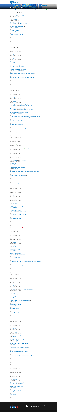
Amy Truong (14, 391)
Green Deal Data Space (13, 38)
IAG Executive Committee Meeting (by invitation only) (16, 34)
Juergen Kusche (25, 109)
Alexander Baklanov (15, 332)
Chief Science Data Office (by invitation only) (15, 390)
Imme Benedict (14, 23)
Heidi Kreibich (14, 250)
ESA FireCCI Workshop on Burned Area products (16, 42)
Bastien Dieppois (14, 105)
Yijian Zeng (14, 297)
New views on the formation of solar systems (15, 253)
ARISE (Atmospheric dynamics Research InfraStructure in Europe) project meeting (20, 245)
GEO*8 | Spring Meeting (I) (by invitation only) (15, 18)
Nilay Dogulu (26, 105)
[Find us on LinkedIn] (14, 407)
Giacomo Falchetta (15, 379)
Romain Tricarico (14, 301)
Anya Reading (14, 31)
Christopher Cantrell (15, 207)
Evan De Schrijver (23, 152)
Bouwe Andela (14, 289)
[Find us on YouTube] (17, 407)
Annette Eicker (22, 109)
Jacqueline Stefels (27, 148)
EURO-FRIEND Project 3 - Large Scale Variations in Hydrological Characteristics (19, 104)
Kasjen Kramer (22, 117)
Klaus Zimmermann (30, 289)
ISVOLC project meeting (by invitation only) (15, 257)
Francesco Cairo (14, 324)
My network (45, 5)
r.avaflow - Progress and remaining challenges (15, 218)
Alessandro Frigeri (15, 383)
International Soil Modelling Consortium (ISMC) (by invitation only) (18, 296)
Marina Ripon (14, 371)
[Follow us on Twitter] (10, 407)
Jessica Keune (25, 23)
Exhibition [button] (42, 3)
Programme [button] (38, 3)
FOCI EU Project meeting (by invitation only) (15, 335)
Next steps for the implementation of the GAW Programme (17, 265)
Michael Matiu (14, 328)
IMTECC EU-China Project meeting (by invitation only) (16, 331)
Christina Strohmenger (30, 109)
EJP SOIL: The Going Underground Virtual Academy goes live (17, 26)
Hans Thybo (14, 66)
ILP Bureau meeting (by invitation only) (15, 65)
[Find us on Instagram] (15, 407)
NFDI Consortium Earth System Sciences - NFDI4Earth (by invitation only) (19, 112)
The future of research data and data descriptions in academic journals (18, 155)
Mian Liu (20, 66)
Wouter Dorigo (36, 117)
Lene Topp (16, 168)
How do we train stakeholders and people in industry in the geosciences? (19, 241)
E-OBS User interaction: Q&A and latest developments (16, 81)
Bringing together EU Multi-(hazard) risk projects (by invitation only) (18, 198)
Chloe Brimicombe (15, 152)
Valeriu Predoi (26, 289)
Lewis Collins (14, 320)
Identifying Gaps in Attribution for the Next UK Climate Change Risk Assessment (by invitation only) (22, 77)
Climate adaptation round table (14, 269)
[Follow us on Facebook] (12, 407)
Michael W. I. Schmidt (15, 54)
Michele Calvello (14, 58)
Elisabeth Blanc (14, 246)
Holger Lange (14, 375)
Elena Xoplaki (14, 348)
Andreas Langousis (15, 305)
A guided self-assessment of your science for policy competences (17, 167)
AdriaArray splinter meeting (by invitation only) (15, 210)
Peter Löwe (21, 383)
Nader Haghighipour (15, 254)
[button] (35, 9)
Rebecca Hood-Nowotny (15, 27)
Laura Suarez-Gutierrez (31, 152)
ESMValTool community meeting (14, 288)
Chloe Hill (14, 168)
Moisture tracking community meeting (14, 22)
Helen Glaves (14, 97)
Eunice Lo (27, 152)
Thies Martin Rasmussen (23, 160)
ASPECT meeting (12, 202)
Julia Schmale (14, 140)
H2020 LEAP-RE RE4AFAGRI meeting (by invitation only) (16, 378)
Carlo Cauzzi (14, 191)
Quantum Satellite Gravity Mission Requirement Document (17, 108)
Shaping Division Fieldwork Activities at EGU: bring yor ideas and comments (19, 359)
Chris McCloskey (14, 242)
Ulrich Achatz (14, 281)
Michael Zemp (14, 93)
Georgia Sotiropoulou (22, 148)
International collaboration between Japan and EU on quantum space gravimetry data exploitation (22, 355)
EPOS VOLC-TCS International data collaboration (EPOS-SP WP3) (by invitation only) (20, 128)
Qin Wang (22, 66)
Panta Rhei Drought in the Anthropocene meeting (16, 222)
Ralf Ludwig (14, 285)
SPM (15, 9)
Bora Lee (14, 121)
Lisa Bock (21, 289)
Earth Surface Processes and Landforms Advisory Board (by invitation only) (19, 351)
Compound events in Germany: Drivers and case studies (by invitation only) (19, 347)
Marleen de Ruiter (15, 199)
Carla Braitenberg (15, 109)
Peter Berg (14, 238)
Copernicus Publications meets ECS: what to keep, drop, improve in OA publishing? (20, 159)
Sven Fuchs (14, 74)
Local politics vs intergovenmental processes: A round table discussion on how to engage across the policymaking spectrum (24, 171)
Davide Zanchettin (23, 15)
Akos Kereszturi (14, 62)
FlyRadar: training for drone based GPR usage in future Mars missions (18, 61)
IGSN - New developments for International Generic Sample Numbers (18, 214)
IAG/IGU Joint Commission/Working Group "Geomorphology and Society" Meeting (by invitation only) (22, 73)
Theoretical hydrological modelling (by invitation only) (16, 124)
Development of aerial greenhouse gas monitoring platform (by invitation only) (19, 398)
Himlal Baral (20, 121)
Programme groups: (12, 9)
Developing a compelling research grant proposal (16, 312)
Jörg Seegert (14, 113)
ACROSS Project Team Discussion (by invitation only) (16, 206)
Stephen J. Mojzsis (23, 254)
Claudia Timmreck (15, 15)
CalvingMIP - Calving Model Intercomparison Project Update (17, 163)
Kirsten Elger (14, 156)
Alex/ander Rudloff (15, 19)
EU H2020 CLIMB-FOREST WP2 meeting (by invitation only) (17, 374)
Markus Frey (14, 148)
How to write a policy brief (13, 292)
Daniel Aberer (33, 117)
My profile (41, 5)
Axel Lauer (23, 289)
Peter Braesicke (26, 285)
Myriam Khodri (26, 15)
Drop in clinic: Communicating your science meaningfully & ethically (18, 175)
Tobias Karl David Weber (16, 340)
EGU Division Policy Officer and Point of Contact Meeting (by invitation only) (19, 343)
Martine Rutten (15, 144)
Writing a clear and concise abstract (14, 308)
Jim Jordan (14, 164)
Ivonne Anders (20, 113)
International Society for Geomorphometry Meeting (16, 386)
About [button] (45, 3)
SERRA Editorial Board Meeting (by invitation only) (16, 304)
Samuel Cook (14, 50)
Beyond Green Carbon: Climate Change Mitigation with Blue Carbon (18, 120)
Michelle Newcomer (22, 105)
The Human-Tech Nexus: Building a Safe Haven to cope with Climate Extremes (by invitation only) (21, 57)
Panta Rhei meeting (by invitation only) (15, 249)
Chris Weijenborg (22, 23)
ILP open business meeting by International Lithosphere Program (18, 69)
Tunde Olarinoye (15, 117)
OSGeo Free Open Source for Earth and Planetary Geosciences (17, 382)
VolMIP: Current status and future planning (15, 14)
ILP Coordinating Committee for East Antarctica (15, 30)
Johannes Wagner (15, 160)
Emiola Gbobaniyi (15, 234)
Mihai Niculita (14, 387)
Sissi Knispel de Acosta (21, 285)
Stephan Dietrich (30, 105)
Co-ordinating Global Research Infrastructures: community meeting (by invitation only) (20, 100)
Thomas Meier (24, 211)
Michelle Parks (14, 258)
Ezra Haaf (14, 367)
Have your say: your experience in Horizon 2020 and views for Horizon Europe (19, 179)
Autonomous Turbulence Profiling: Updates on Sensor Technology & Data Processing (20, 300)
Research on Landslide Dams (13, 394)
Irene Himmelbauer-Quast (28, 117)
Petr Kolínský (14, 211)
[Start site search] (46, 9)
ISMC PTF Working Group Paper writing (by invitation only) (17, 339)
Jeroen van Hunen (15, 203)
